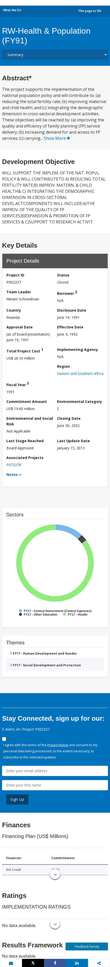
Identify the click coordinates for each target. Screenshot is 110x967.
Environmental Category (79, 401)
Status (63, 275)
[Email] (11, 963)
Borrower (67, 292)
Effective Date (70, 327)
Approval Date (19, 327)
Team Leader (18, 291)
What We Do (12, 10)
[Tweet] (33, 963)
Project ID (15, 275)
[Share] (55, 963)
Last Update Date (73, 440)
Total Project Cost (24, 350)
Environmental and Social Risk (29, 421)
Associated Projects (24, 457)
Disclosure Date (71, 310)
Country (13, 310)
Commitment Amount (26, 401)
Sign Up (17, 799)
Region (63, 366)
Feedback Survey (87, 946)
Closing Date (69, 418)
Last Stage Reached (24, 440)
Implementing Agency (77, 349)
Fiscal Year (17, 384)
